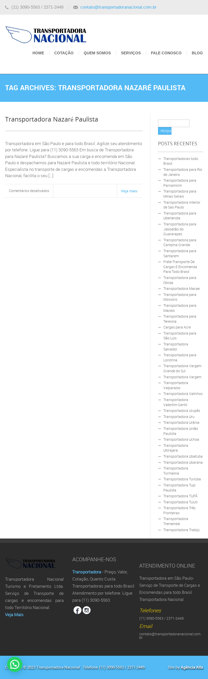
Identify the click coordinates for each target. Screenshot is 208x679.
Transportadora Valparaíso (175, 385)
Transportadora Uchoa (181, 439)
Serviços (131, 53)
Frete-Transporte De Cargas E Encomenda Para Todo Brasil (180, 266)
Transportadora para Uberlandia (179, 216)
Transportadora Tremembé (175, 521)
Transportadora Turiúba (182, 479)
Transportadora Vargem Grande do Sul (182, 368)
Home (38, 53)
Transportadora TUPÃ (180, 496)
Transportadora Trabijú (181, 529)
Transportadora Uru (179, 416)
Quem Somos (97, 53)
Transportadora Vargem (182, 376)
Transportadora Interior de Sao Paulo (181, 205)
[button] (14, 664)
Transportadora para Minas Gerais (179, 194)
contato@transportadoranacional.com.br (118, 7)
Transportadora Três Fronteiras (179, 510)
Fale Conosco (166, 53)
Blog (197, 53)
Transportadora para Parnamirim (179, 183)
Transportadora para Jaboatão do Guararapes (179, 229)
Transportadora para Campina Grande (179, 242)
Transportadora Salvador (175, 347)
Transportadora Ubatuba (183, 456)
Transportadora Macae (181, 288)
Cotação (64, 53)
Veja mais (129, 190)
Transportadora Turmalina (175, 471)
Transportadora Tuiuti (180, 502)
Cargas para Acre (177, 327)
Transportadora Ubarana (183, 462)
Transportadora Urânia (181, 422)
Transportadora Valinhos (183, 393)
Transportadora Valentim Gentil (175, 402)
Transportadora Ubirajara (175, 448)
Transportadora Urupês (181, 410)
